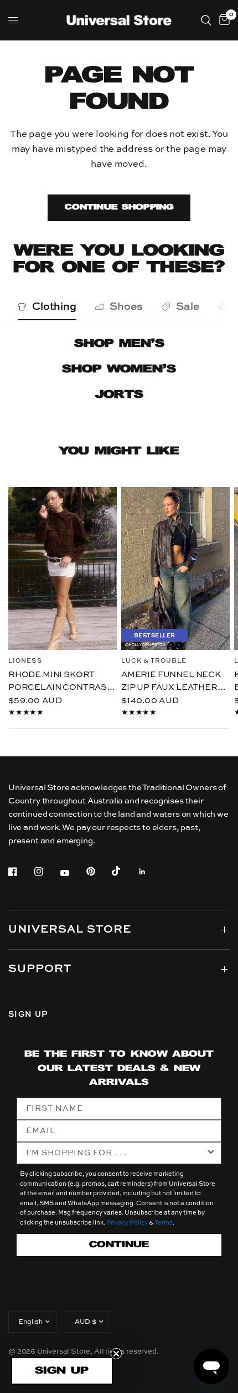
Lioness (25, 661)
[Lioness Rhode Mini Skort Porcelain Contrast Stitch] (62, 568)
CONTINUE (119, 1245)
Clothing (54, 306)
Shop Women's (119, 369)
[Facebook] (20, 871)
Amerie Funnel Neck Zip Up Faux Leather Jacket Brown (171, 682)
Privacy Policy (127, 1223)
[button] (62, 1371)
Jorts (119, 395)
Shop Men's (119, 344)
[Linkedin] (150, 871)
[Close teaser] (116, 1353)
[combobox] (115, 1153)
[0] (222, 20)
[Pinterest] (98, 871)
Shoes (126, 306)
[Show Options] (210, 1153)
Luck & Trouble (154, 661)
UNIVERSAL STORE (69, 929)
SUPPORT (39, 969)
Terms (163, 1223)
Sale (187, 306)
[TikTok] (124, 871)
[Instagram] (46, 871)
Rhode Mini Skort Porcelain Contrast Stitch (60, 682)
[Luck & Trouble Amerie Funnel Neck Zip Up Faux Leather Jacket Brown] (175, 568)
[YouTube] (72, 873)
